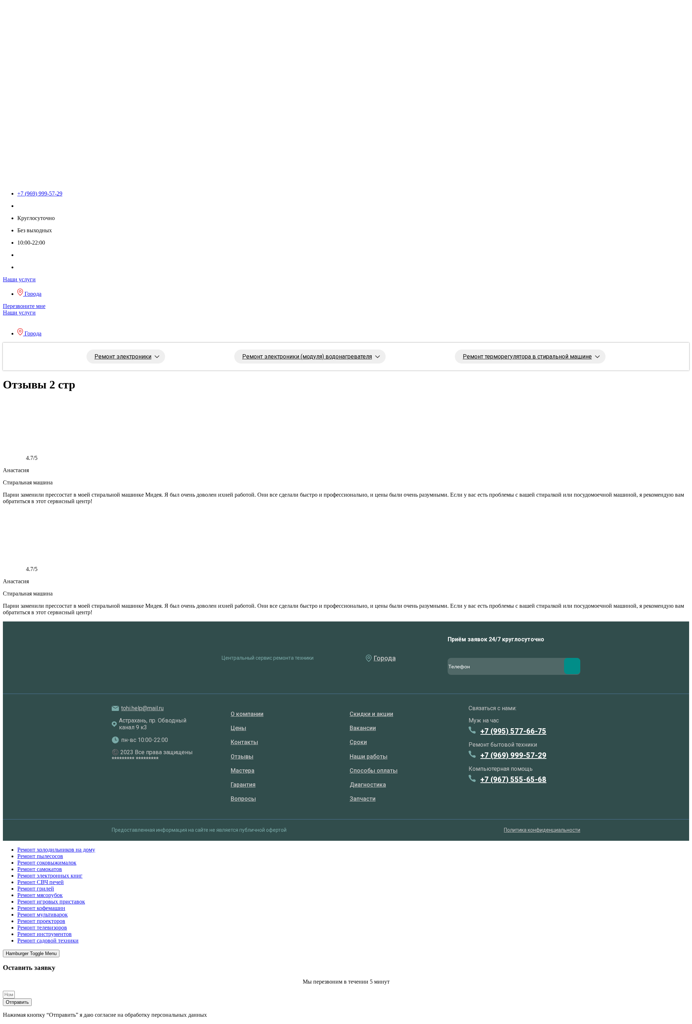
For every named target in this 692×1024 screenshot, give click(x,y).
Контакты (244, 742)
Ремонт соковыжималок (46, 863)
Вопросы (243, 798)
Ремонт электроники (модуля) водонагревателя (307, 356)
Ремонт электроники (122, 356)
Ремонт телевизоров (42, 927)
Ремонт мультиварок (42, 914)
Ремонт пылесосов (40, 856)
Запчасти (363, 798)
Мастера (242, 770)
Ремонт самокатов (39, 869)
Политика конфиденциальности (542, 830)
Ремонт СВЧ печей (40, 882)
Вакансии (363, 728)
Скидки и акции (371, 714)
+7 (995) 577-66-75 (513, 731)
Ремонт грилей (35, 888)
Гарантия (243, 784)
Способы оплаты (374, 770)
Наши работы (368, 756)
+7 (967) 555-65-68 (513, 779)
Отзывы (242, 756)
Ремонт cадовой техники (48, 940)
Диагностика (368, 784)
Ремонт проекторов (41, 921)
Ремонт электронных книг (50, 876)
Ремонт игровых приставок (51, 901)
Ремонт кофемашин (41, 908)
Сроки (358, 742)
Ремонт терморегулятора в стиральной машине (527, 356)
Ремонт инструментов (44, 934)
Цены (238, 728)
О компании (247, 714)
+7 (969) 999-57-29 (513, 755)
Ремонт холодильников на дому (56, 850)
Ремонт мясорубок (40, 895)
